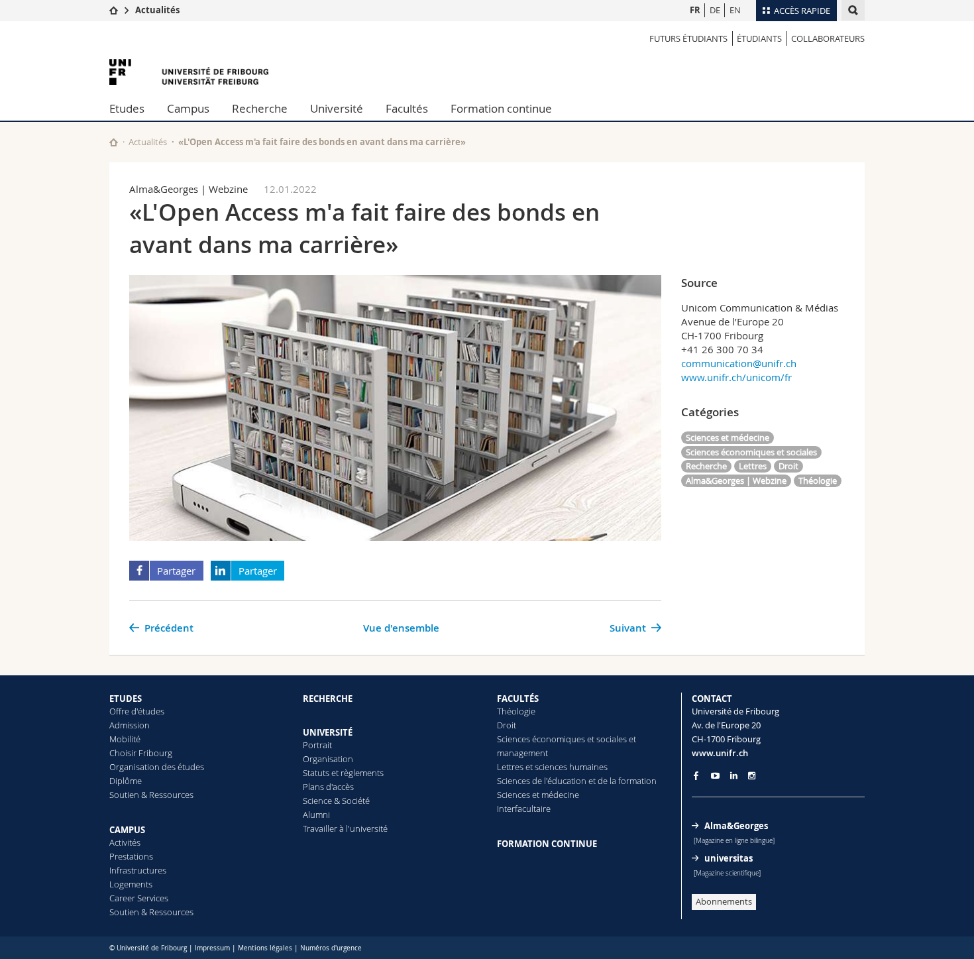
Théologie (817, 480)
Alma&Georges (736, 826)
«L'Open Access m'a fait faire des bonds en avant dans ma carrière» (322, 142)
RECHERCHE (327, 699)
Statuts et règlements (343, 773)
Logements (130, 884)
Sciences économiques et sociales (751, 452)
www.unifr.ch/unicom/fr (736, 377)
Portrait (317, 745)
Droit (788, 466)
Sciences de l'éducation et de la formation (577, 781)
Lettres (753, 466)
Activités (124, 842)
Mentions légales (265, 948)
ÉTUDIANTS (759, 38)
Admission (129, 725)
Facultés (407, 108)
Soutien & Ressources (151, 795)
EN (735, 10)
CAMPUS (127, 830)
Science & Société (336, 801)
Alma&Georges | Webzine (736, 480)
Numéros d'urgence (331, 948)
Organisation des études (156, 767)
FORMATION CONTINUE (547, 844)
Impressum (212, 948)
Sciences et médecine (727, 437)
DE (715, 10)
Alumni (316, 814)
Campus (188, 108)
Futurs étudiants (688, 38)
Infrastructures (137, 870)
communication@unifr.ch (738, 363)
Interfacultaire (524, 809)
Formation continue (501, 108)
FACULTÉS (518, 699)
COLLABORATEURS (828, 38)
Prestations (131, 856)
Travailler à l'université (345, 828)
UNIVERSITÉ (327, 732)
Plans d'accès (328, 787)
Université (336, 108)
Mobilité (124, 739)
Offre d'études (136, 711)
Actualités (157, 10)
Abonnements (724, 901)
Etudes (126, 108)
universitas (728, 858)
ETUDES (125, 699)
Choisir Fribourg (140, 753)
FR (695, 10)
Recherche (260, 108)
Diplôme (125, 781)
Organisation (328, 759)
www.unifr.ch (720, 753)
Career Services (138, 898)
